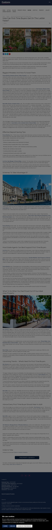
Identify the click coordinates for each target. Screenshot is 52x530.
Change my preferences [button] (24, 526)
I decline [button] (12, 526)
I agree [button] (5, 526)
